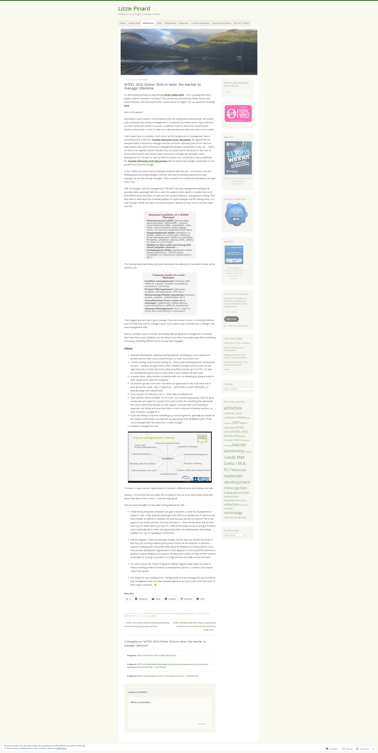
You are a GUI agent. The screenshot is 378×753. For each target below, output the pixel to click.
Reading (243, 500)
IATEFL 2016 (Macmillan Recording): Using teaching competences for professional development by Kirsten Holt (195, 626)
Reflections (148, 23)
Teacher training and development (180, 613)
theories (228, 517)
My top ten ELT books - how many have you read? (235, 363)
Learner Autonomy (200, 23)
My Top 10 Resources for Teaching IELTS (234, 349)
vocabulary (240, 517)
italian (237, 440)
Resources (244, 504)
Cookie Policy (61, 748)
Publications (170, 23)
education (229, 427)
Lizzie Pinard (134, 8)
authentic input (233, 413)
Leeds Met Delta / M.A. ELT (235, 463)
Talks (159, 23)
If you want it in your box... (236, 294)
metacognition (235, 487)
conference (230, 417)
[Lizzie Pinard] (189, 52)
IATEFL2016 (232, 436)
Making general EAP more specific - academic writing (235, 356)
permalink (152, 616)
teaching (228, 508)
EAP (235, 422)
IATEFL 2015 (239, 432)
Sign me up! (231, 319)
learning (247, 451)
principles (243, 492)
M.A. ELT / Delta (241, 23)
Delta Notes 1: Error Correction (237, 343)
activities (233, 408)
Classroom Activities (221, 23)
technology (233, 512)
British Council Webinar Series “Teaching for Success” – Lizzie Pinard (167, 676)
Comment (201, 724)
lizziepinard (142, 80)
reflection (231, 504)
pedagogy (230, 492)
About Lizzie (134, 23)
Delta (241, 417)
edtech (243, 423)
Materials (183, 23)
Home (122, 23)
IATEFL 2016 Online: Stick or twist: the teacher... (157, 655)
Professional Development (154, 613)
